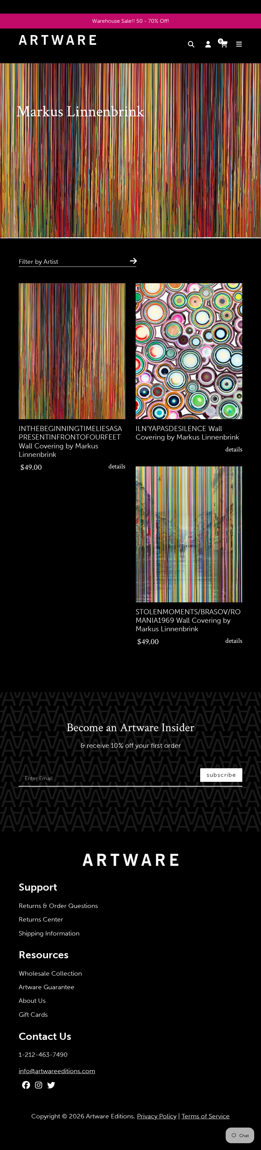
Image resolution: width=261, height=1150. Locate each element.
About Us (32, 1001)
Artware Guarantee (46, 987)
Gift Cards (33, 1014)
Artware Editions (110, 1116)
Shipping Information (49, 933)
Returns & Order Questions (58, 906)
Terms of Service (205, 1116)
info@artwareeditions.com (57, 1071)
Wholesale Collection (50, 973)
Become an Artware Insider (130, 728)
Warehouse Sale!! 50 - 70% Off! (130, 21)
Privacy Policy (156, 1116)
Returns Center (41, 919)
